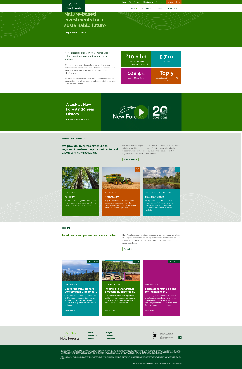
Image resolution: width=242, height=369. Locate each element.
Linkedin (180, 337)
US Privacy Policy (144, 363)
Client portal (148, 2)
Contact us (160, 2)
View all (127, 249)
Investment (92, 336)
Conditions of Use (177, 363)
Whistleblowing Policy (165, 363)
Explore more (129, 160)
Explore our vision (75, 32)
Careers (137, 2)
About (133, 8)
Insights (109, 333)
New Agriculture (173, 2)
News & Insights (173, 8)
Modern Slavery (154, 363)
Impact (159, 8)
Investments (146, 8)
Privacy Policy (135, 363)
